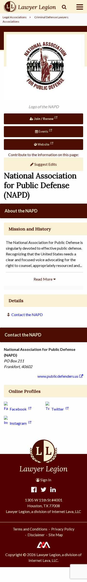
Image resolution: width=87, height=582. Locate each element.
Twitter (58, 409)
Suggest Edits (45, 164)
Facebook (18, 409)
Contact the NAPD (27, 314)
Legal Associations (15, 17)
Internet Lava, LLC (43, 560)
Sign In (45, 480)
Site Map (56, 535)
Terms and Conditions (30, 529)
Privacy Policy (62, 529)
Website (43, 144)
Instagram (18, 423)
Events (43, 131)
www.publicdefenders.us (57, 376)
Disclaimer (36, 535)
